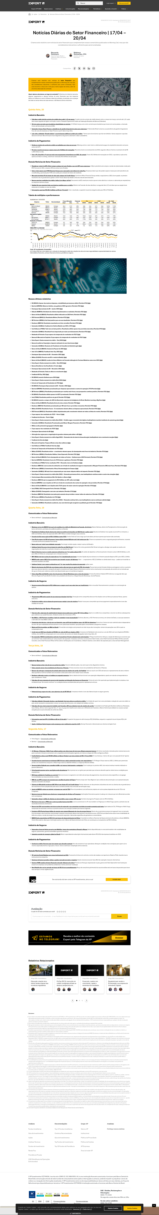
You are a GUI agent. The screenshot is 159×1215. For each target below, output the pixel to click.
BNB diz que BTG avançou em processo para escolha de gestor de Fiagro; (54, 780)
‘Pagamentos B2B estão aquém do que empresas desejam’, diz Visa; (52, 597)
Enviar (119, 916)
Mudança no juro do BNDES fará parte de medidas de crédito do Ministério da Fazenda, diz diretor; (62, 527)
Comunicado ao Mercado (49, 517)
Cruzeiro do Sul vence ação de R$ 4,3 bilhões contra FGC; (49, 536)
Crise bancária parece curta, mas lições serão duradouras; (49, 770)
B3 (33, 1201)
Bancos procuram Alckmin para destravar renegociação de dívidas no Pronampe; (56, 794)
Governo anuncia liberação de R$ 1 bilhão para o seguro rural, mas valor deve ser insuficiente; (60, 585)
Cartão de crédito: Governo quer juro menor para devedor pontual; (52, 844)
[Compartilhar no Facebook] (74, 68)
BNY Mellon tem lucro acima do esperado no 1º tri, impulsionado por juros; (54, 556)
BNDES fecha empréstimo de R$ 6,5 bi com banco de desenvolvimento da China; (56, 818)
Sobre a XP (84, 1129)
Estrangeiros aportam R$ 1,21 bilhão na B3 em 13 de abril (49, 719)
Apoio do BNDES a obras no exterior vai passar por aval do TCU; (51, 789)
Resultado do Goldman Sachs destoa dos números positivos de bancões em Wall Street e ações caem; (62, 532)
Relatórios (43, 14)
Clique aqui (117, 879)
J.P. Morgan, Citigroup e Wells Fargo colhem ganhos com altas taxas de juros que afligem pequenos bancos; (64, 751)
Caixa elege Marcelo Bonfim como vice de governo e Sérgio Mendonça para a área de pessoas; (60, 574)
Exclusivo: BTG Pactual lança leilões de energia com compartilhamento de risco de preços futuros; (61, 811)
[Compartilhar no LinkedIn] (89, 68)
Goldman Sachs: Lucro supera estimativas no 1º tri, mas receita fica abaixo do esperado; (58, 564)
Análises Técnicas (34, 1142)
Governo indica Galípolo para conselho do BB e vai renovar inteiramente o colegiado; (57, 765)
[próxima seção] (86, 1000)
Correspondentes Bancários (81, 1202)
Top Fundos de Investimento (64, 1142)
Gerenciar (76, 1209)
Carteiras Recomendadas (63, 1133)
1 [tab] (77, 1000)
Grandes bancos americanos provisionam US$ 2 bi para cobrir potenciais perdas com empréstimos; (62, 760)
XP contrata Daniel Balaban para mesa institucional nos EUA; (50, 855)
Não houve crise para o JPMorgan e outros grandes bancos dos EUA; (52, 802)
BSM (39, 1201)
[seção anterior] (72, 1000)
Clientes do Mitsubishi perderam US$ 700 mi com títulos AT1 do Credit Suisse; (55, 784)
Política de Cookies (87, 1142)
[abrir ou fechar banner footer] (154, 1205)
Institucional (85, 1133)
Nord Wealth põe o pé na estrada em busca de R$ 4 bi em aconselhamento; (54, 867)
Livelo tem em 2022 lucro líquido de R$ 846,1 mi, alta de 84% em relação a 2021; (56, 632)
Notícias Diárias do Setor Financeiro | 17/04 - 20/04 (65, 14)
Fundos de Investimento (36, 1146)
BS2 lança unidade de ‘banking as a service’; (45, 775)
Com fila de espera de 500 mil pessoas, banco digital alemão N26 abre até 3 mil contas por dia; (60, 539)
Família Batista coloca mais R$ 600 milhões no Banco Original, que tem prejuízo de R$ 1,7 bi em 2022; (62, 756)
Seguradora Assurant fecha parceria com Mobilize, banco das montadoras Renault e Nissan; (59, 829)
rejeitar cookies (113, 1208)
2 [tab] (79, 1000)
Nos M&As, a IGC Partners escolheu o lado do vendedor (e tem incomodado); (55, 617)
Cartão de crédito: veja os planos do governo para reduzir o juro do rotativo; (55, 601)
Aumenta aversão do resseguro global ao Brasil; (46, 834)
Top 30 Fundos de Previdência (65, 1146)
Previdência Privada (35, 1155)
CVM (47, 1201)
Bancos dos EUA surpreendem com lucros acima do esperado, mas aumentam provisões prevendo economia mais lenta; (68, 806)
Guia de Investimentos (35, 1133)
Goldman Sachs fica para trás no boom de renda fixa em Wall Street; (52, 547)
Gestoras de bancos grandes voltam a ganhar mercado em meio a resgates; (54, 860)
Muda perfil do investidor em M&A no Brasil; (45, 627)
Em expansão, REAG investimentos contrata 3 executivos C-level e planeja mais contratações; (60, 637)
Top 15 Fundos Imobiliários (63, 1129)
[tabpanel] (41, 979)
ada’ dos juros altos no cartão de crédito (73, 701)
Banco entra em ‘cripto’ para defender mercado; (46, 544)
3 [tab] (82, 1000)
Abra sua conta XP (124, 3)
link (89, 303)
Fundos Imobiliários (34, 1129)
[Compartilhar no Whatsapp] (84, 68)
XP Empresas (85, 1146)
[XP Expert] (36, 3)
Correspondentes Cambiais (58, 1202)
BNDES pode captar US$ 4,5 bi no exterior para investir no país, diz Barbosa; (55, 559)
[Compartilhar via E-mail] (94, 68)
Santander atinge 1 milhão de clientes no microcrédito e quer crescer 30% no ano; (56, 799)
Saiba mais (86, 1209)
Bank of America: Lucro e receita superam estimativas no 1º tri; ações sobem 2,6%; (56, 552)
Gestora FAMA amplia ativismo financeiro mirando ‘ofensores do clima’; (53, 863)
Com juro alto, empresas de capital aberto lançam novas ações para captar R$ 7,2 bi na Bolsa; (60, 613)
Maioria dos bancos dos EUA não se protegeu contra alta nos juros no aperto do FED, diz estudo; (61, 567)
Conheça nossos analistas (115, 1129)
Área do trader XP (87, 1151)
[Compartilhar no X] (79, 68)
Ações (35, 14)
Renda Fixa (32, 1151)
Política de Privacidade (88, 1138)
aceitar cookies (132, 1208)
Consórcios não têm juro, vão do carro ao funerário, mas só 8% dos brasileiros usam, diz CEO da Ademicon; (64, 622)
